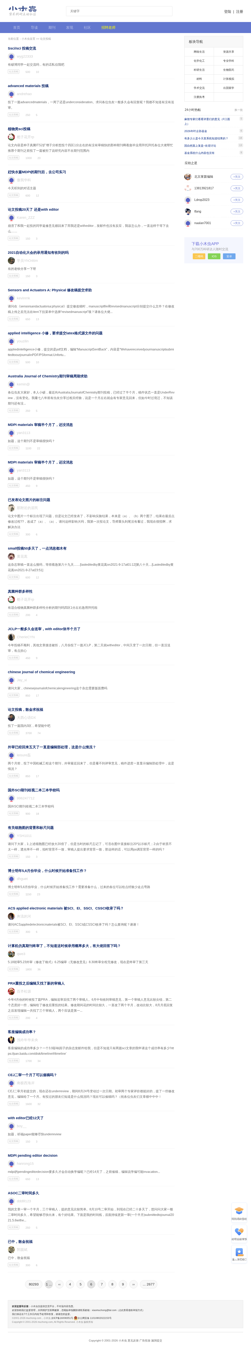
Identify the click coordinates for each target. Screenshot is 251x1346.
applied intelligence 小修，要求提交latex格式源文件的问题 (55, 333)
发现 (69, 27)
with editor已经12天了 (26, 1118)
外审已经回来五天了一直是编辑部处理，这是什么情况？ (52, 747)
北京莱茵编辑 (203, 176)
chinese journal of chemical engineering (41, 672)
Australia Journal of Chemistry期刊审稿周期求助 (47, 376)
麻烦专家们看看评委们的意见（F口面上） (207, 121)
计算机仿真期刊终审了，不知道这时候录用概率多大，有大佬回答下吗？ (64, 946)
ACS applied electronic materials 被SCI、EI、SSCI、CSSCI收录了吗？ (66, 908)
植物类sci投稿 (19, 129)
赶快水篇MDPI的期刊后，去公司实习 (37, 172)
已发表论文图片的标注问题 (29, 500)
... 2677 (149, 1284)
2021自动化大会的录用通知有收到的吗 (38, 253)
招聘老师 (108, 27)
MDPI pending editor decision (32, 1156)
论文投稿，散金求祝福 (25, 710)
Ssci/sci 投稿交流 (22, 48)
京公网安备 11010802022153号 (95, 1318)
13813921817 (204, 188)
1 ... (49, 1284)
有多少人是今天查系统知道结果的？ (206, 138)
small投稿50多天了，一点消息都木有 (37, 548)
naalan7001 (202, 223)
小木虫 (23, 11)
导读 (34, 27)
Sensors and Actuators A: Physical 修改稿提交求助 (50, 290)
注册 (239, 12)
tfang (197, 211)
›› (133, 1284)
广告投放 (144, 1340)
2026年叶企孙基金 (195, 131)
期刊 (51, 27)
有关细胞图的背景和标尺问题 (31, 828)
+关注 (236, 176)
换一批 (239, 109)
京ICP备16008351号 (62, 1318)
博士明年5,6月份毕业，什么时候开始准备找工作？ (47, 871)
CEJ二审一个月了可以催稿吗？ (32, 1075)
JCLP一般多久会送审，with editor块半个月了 (44, 629)
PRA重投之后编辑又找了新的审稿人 (36, 983)
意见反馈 (133, 1340)
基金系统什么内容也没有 (199, 152)
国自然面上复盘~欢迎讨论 (200, 145)
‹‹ (59, 1284)
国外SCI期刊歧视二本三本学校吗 (34, 790)
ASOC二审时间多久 (23, 1193)
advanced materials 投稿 (28, 86)
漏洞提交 (156, 1340)
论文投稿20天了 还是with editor (33, 209)
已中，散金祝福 (20, 1242)
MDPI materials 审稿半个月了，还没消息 (40, 425)
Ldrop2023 (201, 199)
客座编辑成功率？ (22, 1032)
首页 (16, 27)
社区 (87, 27)
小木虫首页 (28, 38)
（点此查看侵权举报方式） (130, 1310)
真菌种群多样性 (20, 591)
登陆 (227, 12)
